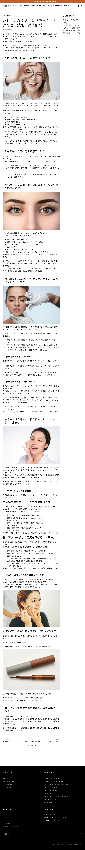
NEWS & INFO (9, 782)
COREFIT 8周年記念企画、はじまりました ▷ (42, 1)
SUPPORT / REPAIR (62, 6)
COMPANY (7, 785)
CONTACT (7, 824)
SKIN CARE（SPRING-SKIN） (57, 796)
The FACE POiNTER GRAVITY (56, 781)
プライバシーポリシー (59, 844)
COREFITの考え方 (70, 20)
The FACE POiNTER (52, 778)
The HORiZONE (51, 787)
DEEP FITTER (50, 802)
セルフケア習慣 (69, 28)
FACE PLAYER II (51, 793)
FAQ (52, 6)
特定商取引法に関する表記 (75, 844)
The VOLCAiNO (51, 790)
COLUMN (46, 6)
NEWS (33, 6)
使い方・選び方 (69, 30)
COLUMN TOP (31, 745)
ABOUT (26, 6)
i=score (6, 815)
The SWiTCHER (51, 799)
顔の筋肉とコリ (69, 33)
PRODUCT (18, 6)
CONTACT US (49, 815)
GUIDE (39, 6)
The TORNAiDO (57, 784)
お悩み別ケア (68, 25)
